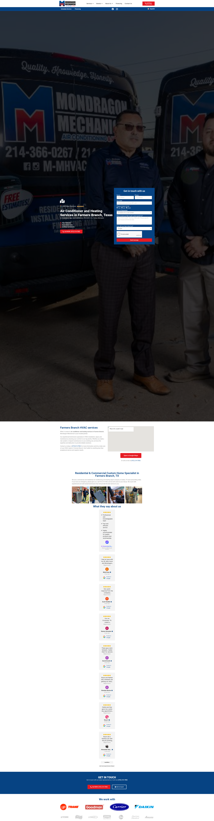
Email (129, 208)
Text (119, 208)
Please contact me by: (123, 206)
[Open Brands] (102, 4)
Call (124, 208)
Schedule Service (66, 9)
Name (118, 195)
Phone (137, 195)
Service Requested (122, 210)
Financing (78, 9)
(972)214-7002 (76, 446)
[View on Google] (107, 569)
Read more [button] (107, 565)
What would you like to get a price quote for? (130, 216)
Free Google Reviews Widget (107, 766)
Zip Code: (120, 200)
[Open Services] (93, 4)
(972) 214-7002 (136, 460)
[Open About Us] (112, 4)
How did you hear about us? (125, 226)
